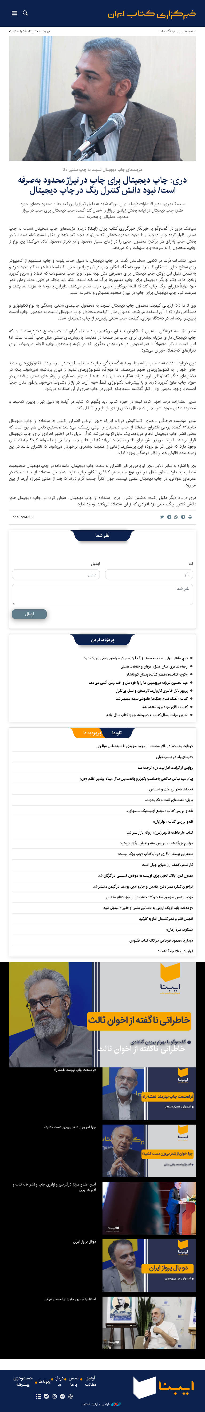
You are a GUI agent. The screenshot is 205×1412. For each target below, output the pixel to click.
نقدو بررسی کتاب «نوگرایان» (173, 822)
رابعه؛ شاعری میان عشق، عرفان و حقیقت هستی (154, 666)
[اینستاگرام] (54, 1397)
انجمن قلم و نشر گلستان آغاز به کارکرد (166, 919)
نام (190, 564)
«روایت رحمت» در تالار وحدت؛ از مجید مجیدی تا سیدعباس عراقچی (144, 746)
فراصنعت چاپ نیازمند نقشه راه (75, 1070)
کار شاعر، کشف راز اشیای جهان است (167, 865)
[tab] (117, 733)
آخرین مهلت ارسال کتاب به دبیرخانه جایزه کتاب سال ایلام (147, 715)
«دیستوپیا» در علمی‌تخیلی (174, 757)
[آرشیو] (38, 1397)
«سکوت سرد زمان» (179, 930)
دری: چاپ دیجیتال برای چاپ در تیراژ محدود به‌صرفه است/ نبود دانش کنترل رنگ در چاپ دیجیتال (102, 185)
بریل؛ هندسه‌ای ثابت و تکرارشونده (169, 800)
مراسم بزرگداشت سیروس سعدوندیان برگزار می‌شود (156, 843)
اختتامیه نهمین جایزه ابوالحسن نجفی (70, 1299)
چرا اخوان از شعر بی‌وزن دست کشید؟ (70, 1127)
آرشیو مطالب (90, 1381)
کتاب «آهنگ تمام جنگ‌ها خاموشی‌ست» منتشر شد (152, 699)
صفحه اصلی (188, 31)
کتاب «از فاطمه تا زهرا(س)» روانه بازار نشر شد (160, 833)
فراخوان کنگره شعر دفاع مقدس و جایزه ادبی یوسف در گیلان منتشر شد (143, 887)
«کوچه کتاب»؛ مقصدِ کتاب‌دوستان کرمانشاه (157, 674)
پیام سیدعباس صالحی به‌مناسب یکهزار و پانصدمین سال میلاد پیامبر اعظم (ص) (136, 779)
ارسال (29, 614)
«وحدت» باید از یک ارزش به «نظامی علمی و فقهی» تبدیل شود (148, 908)
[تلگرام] (62, 1397)
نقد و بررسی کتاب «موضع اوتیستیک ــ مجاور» (159, 811)
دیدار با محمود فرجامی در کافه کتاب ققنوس (161, 940)
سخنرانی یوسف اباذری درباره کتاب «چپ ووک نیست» (155, 854)
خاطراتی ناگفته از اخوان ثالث (141, 1049)
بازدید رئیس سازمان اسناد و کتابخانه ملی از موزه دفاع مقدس (149, 897)
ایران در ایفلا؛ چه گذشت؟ (175, 951)
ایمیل (95, 564)
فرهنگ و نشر (166, 31)
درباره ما (59, 1381)
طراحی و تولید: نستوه (96, 1404)
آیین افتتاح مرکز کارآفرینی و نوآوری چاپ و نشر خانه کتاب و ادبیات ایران (54, 1187)
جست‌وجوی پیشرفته (23, 1381)
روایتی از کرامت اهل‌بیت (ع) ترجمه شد (165, 768)
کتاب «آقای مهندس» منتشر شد (165, 707)
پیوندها (44, 1381)
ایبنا (152, 15)
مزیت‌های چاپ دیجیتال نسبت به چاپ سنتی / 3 (102, 169)
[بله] (46, 1397)
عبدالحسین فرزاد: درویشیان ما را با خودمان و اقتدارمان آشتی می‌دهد (138, 683)
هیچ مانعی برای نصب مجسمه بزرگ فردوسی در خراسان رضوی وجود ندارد (136, 658)
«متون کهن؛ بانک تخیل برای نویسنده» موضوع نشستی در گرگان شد (145, 876)
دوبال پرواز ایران (84, 1242)
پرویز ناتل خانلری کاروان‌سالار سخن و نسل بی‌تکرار (152, 691)
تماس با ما (73, 1381)
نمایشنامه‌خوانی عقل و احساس (171, 789)
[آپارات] (70, 1397)
